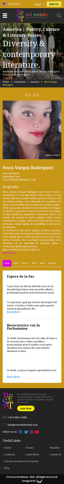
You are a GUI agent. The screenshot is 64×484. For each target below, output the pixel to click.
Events (29, 447)
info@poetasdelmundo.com (22, 424)
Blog (7, 468)
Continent (9, 454)
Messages (52, 263)
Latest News (32, 454)
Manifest (55, 447)
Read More (9, 252)
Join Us (53, 4)
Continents (19, 81)
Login (37, 4)
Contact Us (55, 454)
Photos (25, 263)
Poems (7, 263)
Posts (34, 263)
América (34, 81)
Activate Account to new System (21, 461)
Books (42, 263)
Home (6, 81)
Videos (16, 263)
